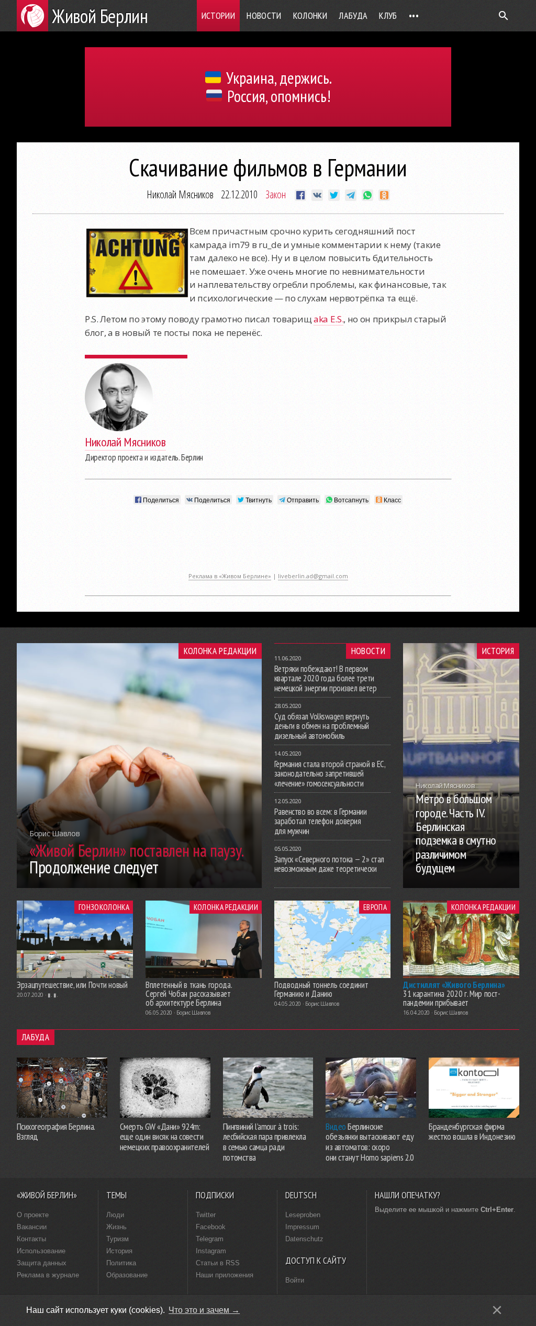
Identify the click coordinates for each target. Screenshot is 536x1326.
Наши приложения (224, 1275)
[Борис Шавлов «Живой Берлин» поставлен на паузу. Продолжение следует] (139, 885)
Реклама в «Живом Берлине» (229, 576)
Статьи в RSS (218, 1263)
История (498, 651)
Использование (41, 1251)
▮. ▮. (53, 994)
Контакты (31, 1239)
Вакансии (32, 1227)
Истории (219, 15)
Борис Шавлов (193, 1012)
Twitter (206, 1215)
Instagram (211, 1251)
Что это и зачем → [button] (204, 1310)
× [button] (497, 1310)
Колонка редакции (220, 651)
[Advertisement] (268, 543)
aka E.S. (328, 319)
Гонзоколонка (104, 907)
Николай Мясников (180, 194)
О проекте (33, 1215)
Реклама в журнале (48, 1275)
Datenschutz (304, 1239)
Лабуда (353, 15)
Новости (264, 15)
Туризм (117, 1239)
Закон (275, 194)
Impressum (302, 1227)
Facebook (211, 1227)
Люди (115, 1215)
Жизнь (116, 1227)
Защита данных (41, 1263)
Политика (121, 1263)
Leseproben (302, 1215)
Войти (294, 1280)
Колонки (310, 15)
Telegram (210, 1239)
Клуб (388, 15)
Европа (375, 907)
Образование (127, 1275)
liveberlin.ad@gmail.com (313, 576)
